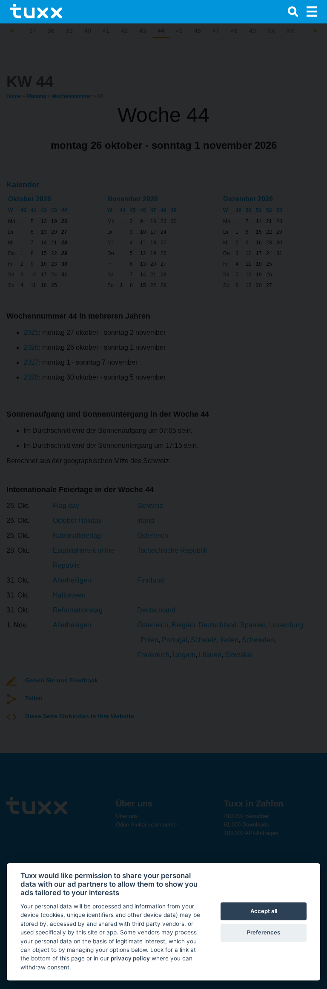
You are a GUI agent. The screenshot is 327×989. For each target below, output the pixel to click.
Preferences (263, 932)
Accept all (263, 911)
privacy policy (130, 958)
